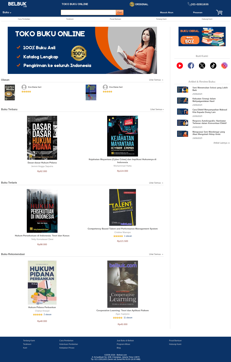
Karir (25, 348)
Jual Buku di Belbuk (125, 341)
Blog (119, 348)
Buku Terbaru (9, 109)
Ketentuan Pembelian (68, 344)
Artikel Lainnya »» (222, 143)
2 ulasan (47, 314)
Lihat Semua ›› (156, 80)
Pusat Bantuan (115, 19)
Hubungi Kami (207, 19)
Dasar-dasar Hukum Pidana (42, 162)
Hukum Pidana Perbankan (42, 307)
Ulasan (5, 79)
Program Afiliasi (123, 344)
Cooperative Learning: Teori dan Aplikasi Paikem (122, 310)
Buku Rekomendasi (13, 254)
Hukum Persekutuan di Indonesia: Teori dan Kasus (42, 235)
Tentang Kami (161, 19)
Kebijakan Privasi (66, 348)
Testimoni (69, 19)
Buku (6, 12)
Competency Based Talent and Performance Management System (123, 228)
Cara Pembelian (24, 19)
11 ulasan (128, 317)
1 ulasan (128, 236)
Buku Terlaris (9, 182)
